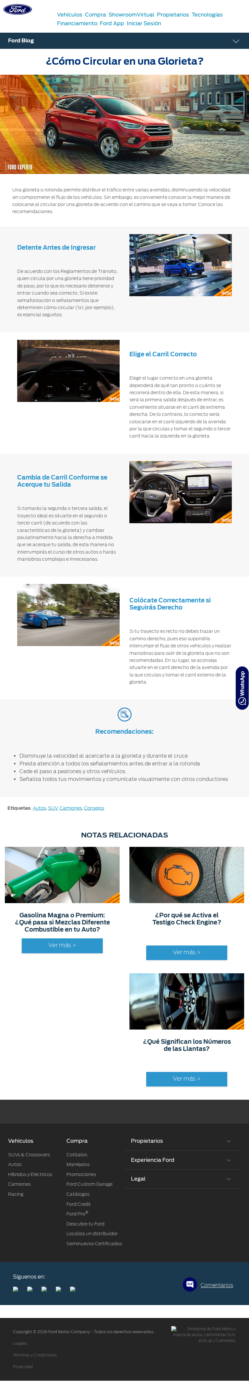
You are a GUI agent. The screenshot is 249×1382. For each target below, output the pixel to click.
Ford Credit (78, 1204)
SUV (53, 808)
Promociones (81, 1174)
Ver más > (62, 945)
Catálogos (77, 1194)
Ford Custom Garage (89, 1184)
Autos (39, 808)
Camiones (71, 808)
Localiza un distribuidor (92, 1233)
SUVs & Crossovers (29, 1154)
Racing (15, 1194)
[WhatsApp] (242, 688)
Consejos (94, 808)
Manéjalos (77, 1164)
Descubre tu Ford (85, 1223)
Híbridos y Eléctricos (30, 1174)
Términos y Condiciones (35, 1355)
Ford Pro (77, 1213)
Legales (20, 1343)
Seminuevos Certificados (94, 1243)
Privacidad (23, 1367)
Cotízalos (76, 1154)
